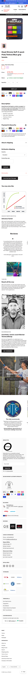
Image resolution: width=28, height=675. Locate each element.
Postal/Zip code (6, 158)
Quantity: (4, 82)
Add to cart (14, 89)
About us (4, 643)
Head (3, 60)
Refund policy (5, 173)
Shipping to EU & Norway (16, 0)
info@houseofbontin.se (11, 539)
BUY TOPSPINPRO (8, 351)
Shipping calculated (18, 73)
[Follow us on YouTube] (10, 566)
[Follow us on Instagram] (7, 566)
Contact (3, 645)
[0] (25, 6)
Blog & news (4, 647)
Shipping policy (5, 652)
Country (4, 151)
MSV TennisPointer (7, 610)
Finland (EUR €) (14, 666)
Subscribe (7, 468)
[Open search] (19, 6)
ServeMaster (6, 605)
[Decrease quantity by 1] (9, 82)
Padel (3, 635)
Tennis (3, 633)
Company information (7, 660)
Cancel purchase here (7, 658)
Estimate (6, 167)
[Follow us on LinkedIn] (13, 566)
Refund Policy (5, 656)
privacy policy (10, 471)
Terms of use (5, 654)
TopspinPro (5, 603)
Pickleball (4, 637)
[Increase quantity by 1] (17, 82)
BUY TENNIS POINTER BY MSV (14, 379)
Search (3, 649)
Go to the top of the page (10, 178)
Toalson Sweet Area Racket (9, 607)
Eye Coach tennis (7, 601)
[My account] (22, 6)
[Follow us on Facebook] (4, 566)
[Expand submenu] (2, 6)
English (4, 666)
